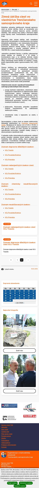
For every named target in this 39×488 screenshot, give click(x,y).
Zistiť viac (19, 350)
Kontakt (4, 447)
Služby (3, 438)
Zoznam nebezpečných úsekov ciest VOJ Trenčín (19, 228)
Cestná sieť (5, 432)
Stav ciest (14, 9)
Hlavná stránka (5, 9)
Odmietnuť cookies (26, 483)
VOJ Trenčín (9, 150)
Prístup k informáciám (8, 445)
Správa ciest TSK (7, 425)
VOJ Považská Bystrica (13, 155)
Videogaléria (5, 443)
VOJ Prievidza (10, 159)
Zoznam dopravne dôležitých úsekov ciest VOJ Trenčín (19, 243)
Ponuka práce (6, 436)
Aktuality (4, 427)
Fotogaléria (5, 440)
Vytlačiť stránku (9, 269)
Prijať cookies (12, 483)
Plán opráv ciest (6, 434)
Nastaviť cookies (20, 486)
